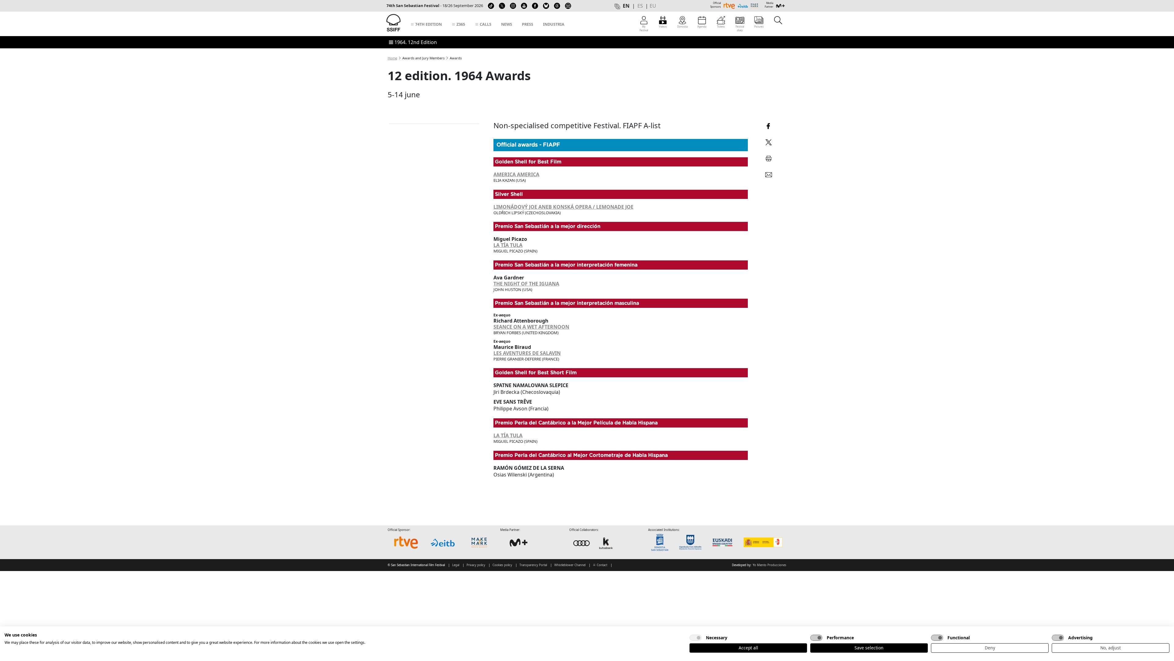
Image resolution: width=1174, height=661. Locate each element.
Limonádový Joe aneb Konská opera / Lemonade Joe (563, 207)
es (640, 5)
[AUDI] (593, 543)
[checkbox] (695, 638)
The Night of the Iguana (526, 283)
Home (392, 58)
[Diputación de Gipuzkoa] (692, 542)
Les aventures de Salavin (527, 353)
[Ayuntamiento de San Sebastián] (661, 542)
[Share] (768, 125)
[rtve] (406, 542)
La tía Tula (507, 245)
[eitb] (442, 542)
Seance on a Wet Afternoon (531, 326)
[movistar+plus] (518, 542)
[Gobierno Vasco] (723, 542)
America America (516, 174)
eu (653, 5)
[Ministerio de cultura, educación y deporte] (762, 542)
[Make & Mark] (479, 542)
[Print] (768, 157)
